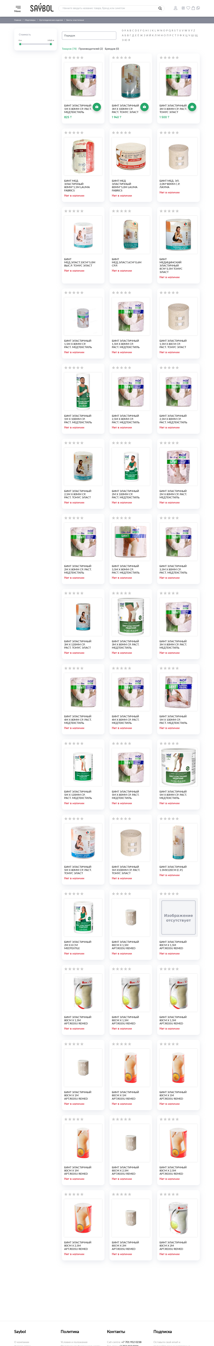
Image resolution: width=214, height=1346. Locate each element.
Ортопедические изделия (51, 20)
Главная (17, 20)
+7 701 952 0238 (131, 1342)
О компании (21, 1342)
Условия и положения (74, 1342)
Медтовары (30, 20)
